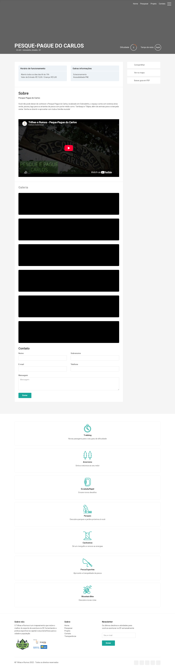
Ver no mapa (139, 73)
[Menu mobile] (169, 4)
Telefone (74, 364)
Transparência (70, 636)
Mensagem (23, 375)
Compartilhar (139, 65)
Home (135, 4)
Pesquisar (144, 4)
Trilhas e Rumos (14, 4)
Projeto (154, 4)
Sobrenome (76, 353)
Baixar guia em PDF (142, 80)
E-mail (21, 364)
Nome (21, 353)
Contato (162, 4)
